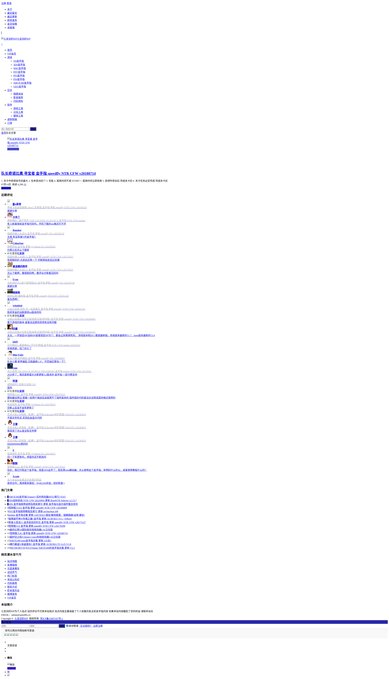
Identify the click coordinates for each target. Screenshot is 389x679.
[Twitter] (11, 635)
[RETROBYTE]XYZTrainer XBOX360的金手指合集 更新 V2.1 (42, 548)
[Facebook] (8, 635)
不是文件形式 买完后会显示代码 (24, 417)
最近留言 (12, 13)
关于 (9, 9)
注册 (3, 3)
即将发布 (12, 20)
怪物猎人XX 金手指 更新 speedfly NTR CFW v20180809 (38, 507)
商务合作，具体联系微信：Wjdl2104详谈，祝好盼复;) (35, 483)
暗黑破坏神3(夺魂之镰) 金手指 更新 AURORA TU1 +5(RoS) (40, 518)
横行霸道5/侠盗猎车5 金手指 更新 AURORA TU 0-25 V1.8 (40, 544)
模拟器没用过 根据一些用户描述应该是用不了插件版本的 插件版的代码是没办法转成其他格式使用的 (61, 397)
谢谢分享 (12, 210)
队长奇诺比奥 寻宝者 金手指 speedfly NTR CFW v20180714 (48, 173)
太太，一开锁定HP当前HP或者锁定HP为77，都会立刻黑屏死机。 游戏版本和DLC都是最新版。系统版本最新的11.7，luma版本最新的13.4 (81, 335)
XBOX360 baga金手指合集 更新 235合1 (30, 540)
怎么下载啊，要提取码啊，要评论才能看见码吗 (32, 273)
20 (25, 184)
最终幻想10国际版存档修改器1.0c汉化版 (31, 529)
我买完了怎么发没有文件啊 (21, 431)
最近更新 (12, 16)
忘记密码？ (85, 626)
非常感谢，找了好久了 (19, 348)
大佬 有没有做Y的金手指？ (21, 237)
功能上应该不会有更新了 (20, 407)
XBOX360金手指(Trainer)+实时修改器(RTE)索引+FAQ (37, 497)
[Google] (14, 635)
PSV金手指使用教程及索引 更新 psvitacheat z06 (33, 511)
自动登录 (73, 626)
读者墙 (11, 27)
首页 (3, 133)
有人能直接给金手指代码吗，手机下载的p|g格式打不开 (36, 224)
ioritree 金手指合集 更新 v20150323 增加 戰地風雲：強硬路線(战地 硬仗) (47, 515)
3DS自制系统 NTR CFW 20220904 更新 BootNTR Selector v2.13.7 (43, 500)
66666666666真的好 (17, 444)
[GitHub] (17, 635)
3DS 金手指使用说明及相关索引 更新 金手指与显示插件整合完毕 (43, 504)
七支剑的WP (21, 618)
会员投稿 (12, 24)
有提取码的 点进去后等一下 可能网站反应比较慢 (33, 260)
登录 (9, 3)
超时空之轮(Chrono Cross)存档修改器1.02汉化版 (35, 537)
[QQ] (5, 635)
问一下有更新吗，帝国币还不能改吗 (26, 457)
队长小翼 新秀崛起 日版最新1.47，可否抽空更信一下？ (36, 361)
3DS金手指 (13, 149)
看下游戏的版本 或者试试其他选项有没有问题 (32, 322)
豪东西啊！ (13, 299)
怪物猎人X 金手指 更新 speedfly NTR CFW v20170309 (37, 526)
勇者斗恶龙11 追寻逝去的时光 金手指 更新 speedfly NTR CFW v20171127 (47, 522)
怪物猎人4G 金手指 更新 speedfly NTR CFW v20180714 (39, 533)
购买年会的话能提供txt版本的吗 (24, 312)
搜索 (33, 129)
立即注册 (98, 626)
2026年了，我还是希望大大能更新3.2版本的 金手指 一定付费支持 (42, 374)
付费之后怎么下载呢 (18, 250)
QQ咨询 (11, 668)
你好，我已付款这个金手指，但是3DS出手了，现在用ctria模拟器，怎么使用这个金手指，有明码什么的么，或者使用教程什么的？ (77, 470)
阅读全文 (6, 188)
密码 (9, 387)
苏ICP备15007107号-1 (51, 618)
